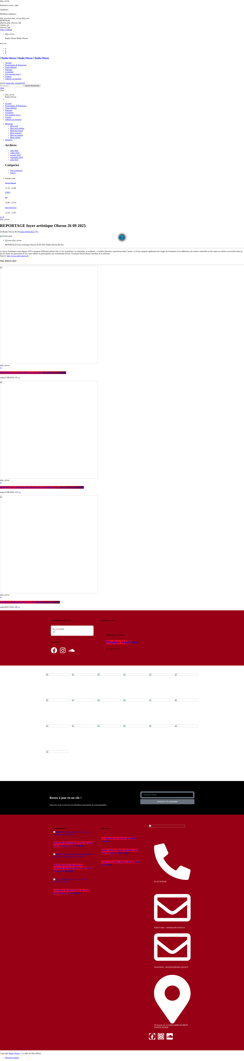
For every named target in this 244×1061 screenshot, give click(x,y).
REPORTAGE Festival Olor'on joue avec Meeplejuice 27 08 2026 (33, 372)
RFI (6, 197)
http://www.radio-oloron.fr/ (18, 256)
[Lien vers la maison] (24, 58)
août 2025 (14, 160)
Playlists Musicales (10, 183)
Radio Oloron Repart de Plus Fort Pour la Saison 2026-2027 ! (119, 851)
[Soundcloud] (5, 48)
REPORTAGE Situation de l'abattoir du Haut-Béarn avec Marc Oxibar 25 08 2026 (42, 487)
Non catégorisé (16, 170)
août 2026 (14, 151)
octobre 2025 (15, 155)
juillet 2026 (14, 153)
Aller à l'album (6, 30)
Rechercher (32, 86)
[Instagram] (5, 51)
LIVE (18, 83)
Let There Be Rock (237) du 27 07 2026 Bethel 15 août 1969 (30, 602)
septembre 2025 (16, 157)
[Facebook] (5, 53)
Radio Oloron (14, 1053)
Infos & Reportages (10, 208)
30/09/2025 (27, 232)
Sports (12, 173)
